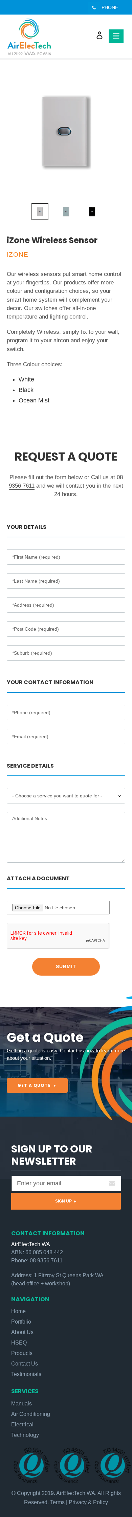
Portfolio (21, 1322)
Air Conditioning (30, 1414)
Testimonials (26, 1374)
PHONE (110, 7)
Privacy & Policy (88, 1502)
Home (18, 1311)
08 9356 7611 (46, 1260)
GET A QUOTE (35, 1085)
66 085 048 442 (44, 1252)
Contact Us (24, 1364)
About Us (22, 1332)
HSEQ (19, 1343)
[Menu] (116, 36)
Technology (25, 1435)
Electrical (22, 1424)
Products (21, 1353)
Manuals (21, 1403)
